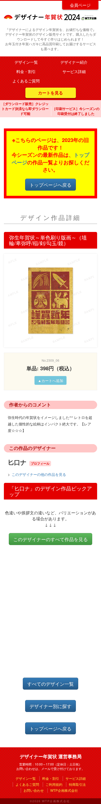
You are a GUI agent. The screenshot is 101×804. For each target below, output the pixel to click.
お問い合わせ (34, 790)
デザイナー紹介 (74, 62)
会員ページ (80, 5)
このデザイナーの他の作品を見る (39, 474)
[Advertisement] (50, 616)
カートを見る (50, 93)
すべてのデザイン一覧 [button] (50, 683)
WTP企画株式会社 (64, 790)
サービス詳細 (74, 71)
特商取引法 (77, 784)
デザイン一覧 (26, 62)
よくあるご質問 (26, 80)
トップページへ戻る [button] (50, 184)
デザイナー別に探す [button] (50, 706)
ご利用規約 (54, 784)
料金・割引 (26, 71)
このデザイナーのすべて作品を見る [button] (50, 539)
